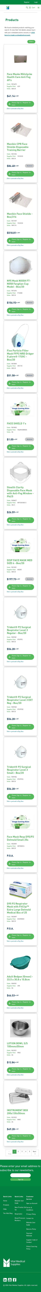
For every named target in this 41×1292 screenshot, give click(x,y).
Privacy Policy (31, 1214)
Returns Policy (31, 1229)
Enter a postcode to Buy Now (15, 108)
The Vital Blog (7, 1213)
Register (27, 2)
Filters (31, 42)
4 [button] (25, 1152)
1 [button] (14, 1152)
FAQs (5, 1209)
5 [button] (29, 1152)
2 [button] (18, 1152)
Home (5, 1201)
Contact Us (29, 1218)
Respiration (18, 1214)
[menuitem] (20, 1280)
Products (6, 1205)
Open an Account (31, 1203)
